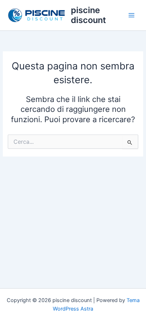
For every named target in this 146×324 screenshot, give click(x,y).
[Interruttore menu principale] (131, 15)
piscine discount (88, 15)
